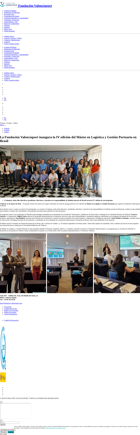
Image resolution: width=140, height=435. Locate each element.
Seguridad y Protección (11, 20)
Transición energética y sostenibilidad (16, 18)
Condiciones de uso (10, 308)
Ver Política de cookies (8, 430)
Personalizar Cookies (60, 428)
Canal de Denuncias (10, 314)
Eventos (6, 130)
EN (5, 100)
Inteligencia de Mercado (12, 12)
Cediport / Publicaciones (12, 40)
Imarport (7, 27)
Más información (50, 428)
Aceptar (11, 432)
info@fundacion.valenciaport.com (11, 303)
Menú (2, 125)
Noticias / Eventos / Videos (13, 38)
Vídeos (6, 132)
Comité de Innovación (11, 320)
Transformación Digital (11, 16)
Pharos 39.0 (8, 29)
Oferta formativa (9, 31)
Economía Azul (9, 14)
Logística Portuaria (10, 11)
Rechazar (3, 432)
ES (5, 98)
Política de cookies (10, 312)
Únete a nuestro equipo (11, 44)
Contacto (7, 42)
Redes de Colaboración (11, 24)
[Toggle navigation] (5, 125)
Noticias (6, 128)
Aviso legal (7, 307)
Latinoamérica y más (11, 22)
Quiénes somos (9, 36)
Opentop (7, 25)
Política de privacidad (11, 310)
